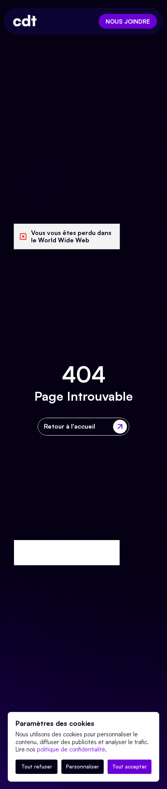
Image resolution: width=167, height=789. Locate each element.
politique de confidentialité (71, 749)
